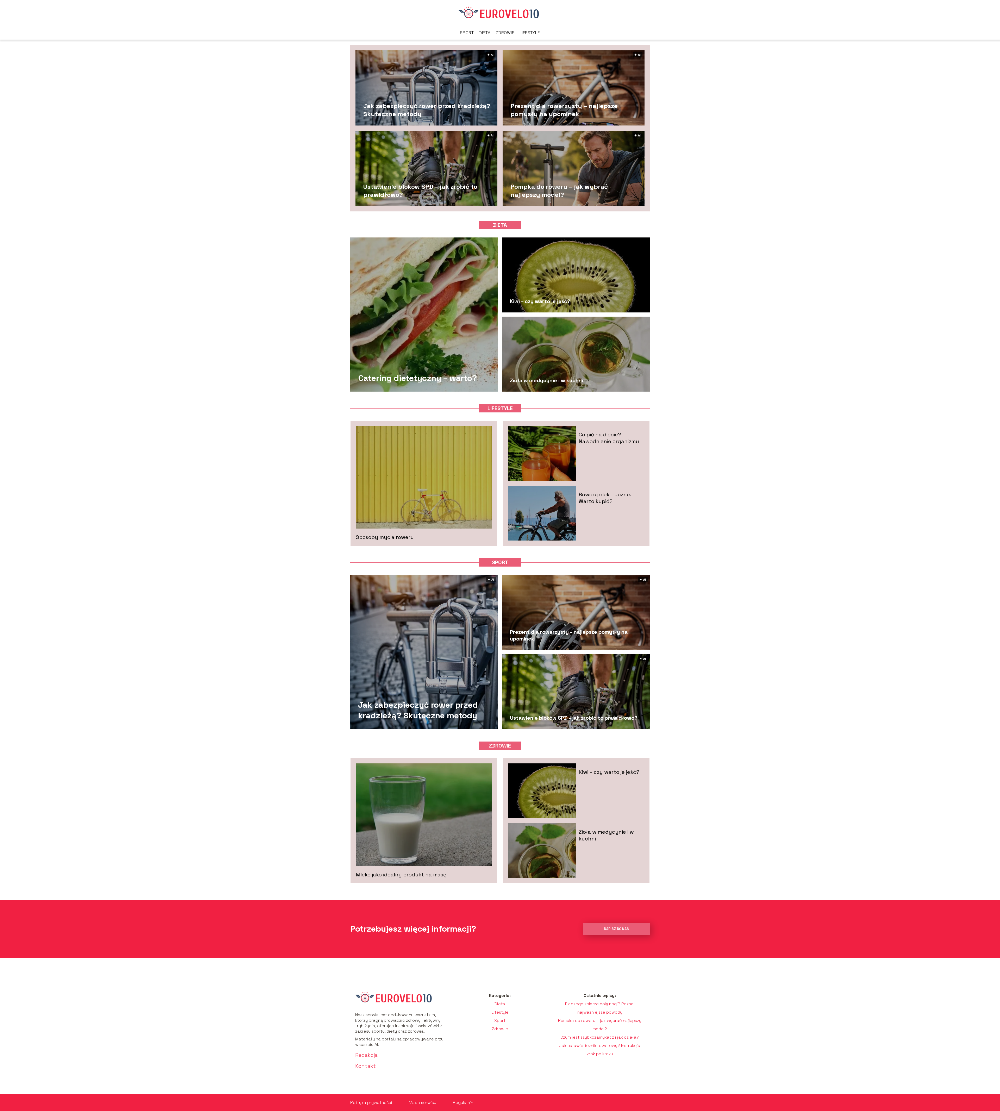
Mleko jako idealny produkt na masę (401, 874)
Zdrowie (505, 32)
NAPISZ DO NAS (616, 929)
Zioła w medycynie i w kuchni (546, 380)
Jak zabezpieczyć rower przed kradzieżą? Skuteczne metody (426, 110)
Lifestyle (530, 32)
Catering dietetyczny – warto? (417, 378)
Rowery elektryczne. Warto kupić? (605, 498)
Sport (467, 32)
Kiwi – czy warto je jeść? (540, 301)
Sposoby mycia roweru (385, 537)
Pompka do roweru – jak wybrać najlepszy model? (559, 190)
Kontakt (365, 1066)
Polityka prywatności (371, 1102)
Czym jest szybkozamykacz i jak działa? (599, 1037)
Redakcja (366, 1055)
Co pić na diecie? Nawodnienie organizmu (609, 438)
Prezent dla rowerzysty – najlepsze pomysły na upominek (564, 110)
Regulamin (463, 1102)
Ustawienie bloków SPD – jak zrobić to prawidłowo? (420, 190)
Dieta (485, 32)
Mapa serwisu (422, 1102)
